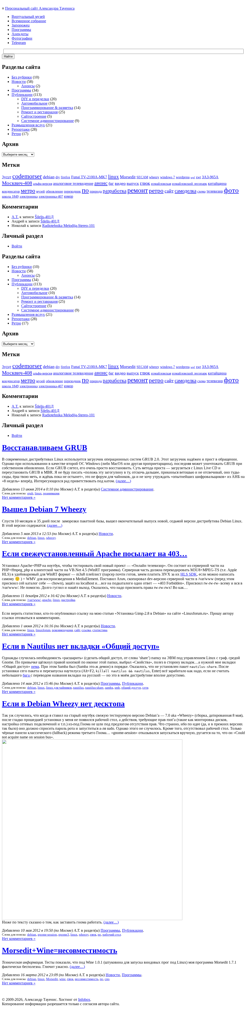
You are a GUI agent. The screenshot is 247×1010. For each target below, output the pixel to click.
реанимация (51, 493)
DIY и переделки (35, 99)
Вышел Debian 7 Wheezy (44, 509)
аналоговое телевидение (73, 183)
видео (120, 183)
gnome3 (63, 934)
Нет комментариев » (18, 497)
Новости (19, 81)
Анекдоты (20, 34)
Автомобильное (34, 103)
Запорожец (21, 25)
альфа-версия (42, 184)
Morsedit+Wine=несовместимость (59, 950)
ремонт (137, 190)
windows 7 (167, 177)
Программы (21, 30)
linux (113, 177)
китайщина (217, 183)
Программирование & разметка (47, 108)
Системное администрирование (47, 121)
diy (57, 177)
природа (96, 191)
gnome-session (47, 934)
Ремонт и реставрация (39, 112)
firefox (65, 177)
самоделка (185, 191)
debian (49, 176)
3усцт (6, 177)
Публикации (22, 95)
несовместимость (86, 979)
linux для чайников (59, 687)
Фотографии (22, 38)
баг (111, 183)
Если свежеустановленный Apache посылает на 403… (94, 553)
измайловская (161, 184)
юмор (68, 196)
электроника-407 (51, 196)
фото (231, 190)
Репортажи (21, 129)
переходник (72, 191)
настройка (68, 600)
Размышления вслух (28, 125)
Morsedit (128, 176)
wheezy (154, 177)
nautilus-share (94, 687)
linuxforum (43, 630)
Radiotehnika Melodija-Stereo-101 (68, 226)
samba (109, 687)
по (85, 190)
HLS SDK (188, 574)
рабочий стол (112, 934)
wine (62, 979)
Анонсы (28, 86)
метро (28, 191)
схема (201, 191)
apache (46, 600)
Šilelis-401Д (44, 217)
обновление (54, 191)
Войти (17, 246)
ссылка (86, 630)
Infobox (84, 999)
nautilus (78, 687)
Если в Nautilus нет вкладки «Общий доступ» (80, 646)
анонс (101, 183)
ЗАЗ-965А (210, 177)
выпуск (133, 183)
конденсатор (11, 191)
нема (35, 666)
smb (117, 687)
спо (107, 979)
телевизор (214, 191)
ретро (156, 190)
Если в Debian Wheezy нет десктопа (63, 703)
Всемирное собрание (29, 21)
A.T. (15, 217)
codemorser (27, 176)
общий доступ (131, 687)
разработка (114, 191)
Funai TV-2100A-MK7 (89, 177)
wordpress (183, 177)
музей (40, 191)
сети (145, 687)
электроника (29, 196)
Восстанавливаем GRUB (44, 447)
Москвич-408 (17, 183)
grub (30, 493)
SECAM (142, 177)
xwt (198, 177)
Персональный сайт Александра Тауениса (40, 8)
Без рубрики (22, 77)
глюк (145, 183)
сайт (169, 191)
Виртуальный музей (28, 16)
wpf (193, 177)
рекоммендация (62, 630)
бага (27, 675)
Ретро (16, 134)
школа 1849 (10, 196)
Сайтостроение (33, 116)
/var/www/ (34, 600)
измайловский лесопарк (189, 184)
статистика (99, 630)
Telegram (19, 43)
